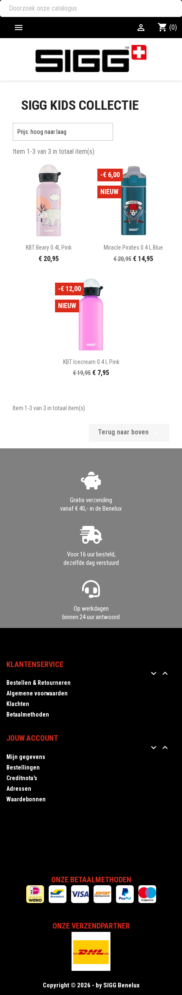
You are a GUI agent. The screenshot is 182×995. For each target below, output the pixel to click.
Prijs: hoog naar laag (62, 132)
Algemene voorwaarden (37, 693)
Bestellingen (23, 767)
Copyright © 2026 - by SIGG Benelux (91, 985)
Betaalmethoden (27, 714)
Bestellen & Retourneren (38, 682)
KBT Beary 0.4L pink (49, 247)
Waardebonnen (26, 799)
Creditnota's (21, 778)
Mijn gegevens (25, 756)
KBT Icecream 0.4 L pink (91, 362)
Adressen (18, 788)
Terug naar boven (129, 433)
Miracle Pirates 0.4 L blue (133, 247)
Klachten (17, 703)
